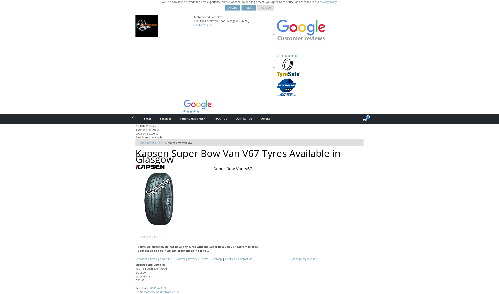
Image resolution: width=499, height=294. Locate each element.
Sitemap (216, 259)
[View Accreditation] (289, 67)
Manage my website (304, 259)
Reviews (180, 259)
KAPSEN (162, 143)
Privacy (192, 259)
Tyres (147, 118)
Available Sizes (149, 236)
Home (142, 143)
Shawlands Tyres (146, 259)
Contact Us (244, 118)
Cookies (230, 259)
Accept (232, 7)
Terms (204, 259)
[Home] (133, 119)
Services (165, 118)
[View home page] (146, 25)
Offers (265, 118)
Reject (249, 7)
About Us (220, 118)
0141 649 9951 (203, 25)
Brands (151, 143)
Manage (265, 7)
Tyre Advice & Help (192, 118)
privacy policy (328, 2)
